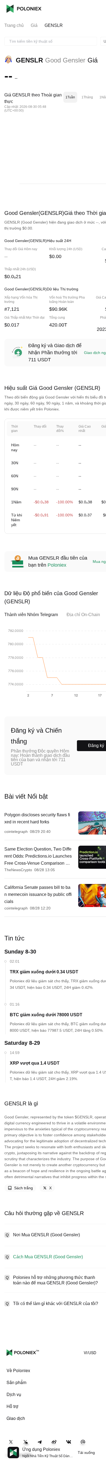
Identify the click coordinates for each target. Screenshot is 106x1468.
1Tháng (87, 97)
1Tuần (70, 97)
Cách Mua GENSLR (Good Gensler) (48, 1256)
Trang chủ (14, 25)
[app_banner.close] (98, 1447)
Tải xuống (86, 1452)
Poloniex (24, 9)
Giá (34, 25)
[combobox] (50, 41)
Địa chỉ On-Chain (83, 614)
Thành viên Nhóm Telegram (31, 614)
